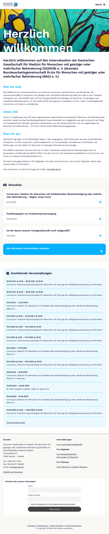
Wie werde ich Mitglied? (67, 457)
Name (30, 486)
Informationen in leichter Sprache (72, 467)
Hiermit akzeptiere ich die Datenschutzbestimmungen (53, 504)
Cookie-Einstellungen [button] (73, 526)
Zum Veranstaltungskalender (69, 444)
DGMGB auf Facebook (13, 472)
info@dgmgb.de (54, 169)
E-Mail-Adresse (34, 495)
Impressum (31, 526)
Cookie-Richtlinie (56, 526)
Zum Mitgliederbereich (67, 454)
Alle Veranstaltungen (15, 422)
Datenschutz (43, 526)
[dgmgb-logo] (10, 3)
